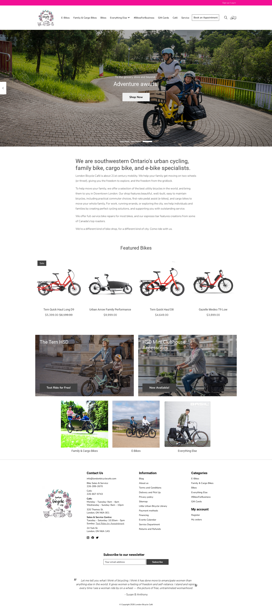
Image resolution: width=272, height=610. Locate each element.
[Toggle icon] (226, 17)
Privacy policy (146, 496)
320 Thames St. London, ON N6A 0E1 (98, 511)
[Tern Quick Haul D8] (161, 281)
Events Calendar (147, 519)
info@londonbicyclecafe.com (101, 478)
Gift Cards (163, 17)
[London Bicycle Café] (46, 18)
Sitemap (143, 501)
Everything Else (187, 450)
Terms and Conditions (150, 487)
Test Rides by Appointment (110, 523)
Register (195, 515)
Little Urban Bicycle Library (153, 506)
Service (185, 17)
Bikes (103, 17)
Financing (144, 515)
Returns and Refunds (150, 529)
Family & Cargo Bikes (85, 17)
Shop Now (136, 97)
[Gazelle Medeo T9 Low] (213, 281)
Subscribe (157, 562)
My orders (196, 519)
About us (143, 483)
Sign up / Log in (229, 3)
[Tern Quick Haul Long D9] (58, 281)
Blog (141, 478)
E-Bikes (65, 17)
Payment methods (148, 510)
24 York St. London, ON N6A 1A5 (98, 529)
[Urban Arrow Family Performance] (110, 281)
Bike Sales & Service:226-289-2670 (97, 485)
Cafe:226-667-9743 (95, 492)
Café (175, 17)
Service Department (149, 524)
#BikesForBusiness (144, 17)
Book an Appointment (206, 17)
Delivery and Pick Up (150, 492)
